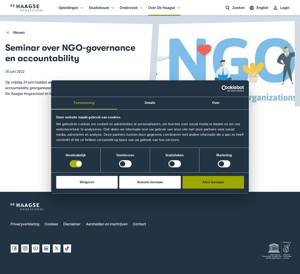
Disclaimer (72, 224)
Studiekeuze (99, 10)
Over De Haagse (161, 10)
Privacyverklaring (25, 224)
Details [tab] (150, 103)
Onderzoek (129, 10)
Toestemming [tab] (84, 103)
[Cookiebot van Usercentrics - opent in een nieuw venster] (225, 88)
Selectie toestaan (150, 182)
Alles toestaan (213, 182)
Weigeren (87, 182)
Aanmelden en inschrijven (107, 224)
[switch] (125, 163)
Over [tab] (216, 103)
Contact (139, 224)
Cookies (51, 224)
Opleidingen (68, 10)
